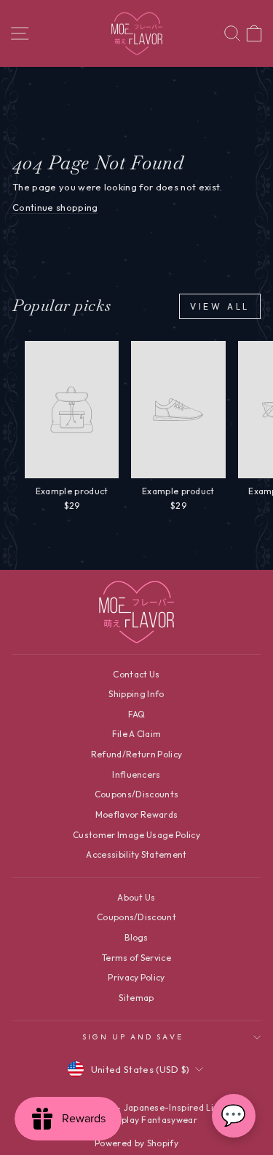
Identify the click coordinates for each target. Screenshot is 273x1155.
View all (220, 306)
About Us (136, 897)
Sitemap (136, 997)
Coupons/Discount (136, 916)
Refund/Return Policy (136, 754)
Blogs (136, 937)
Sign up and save (132, 1037)
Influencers (136, 774)
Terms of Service (136, 957)
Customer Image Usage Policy (136, 834)
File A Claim (137, 733)
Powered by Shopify (136, 1143)
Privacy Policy (136, 977)
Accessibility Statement (136, 854)
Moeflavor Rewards (136, 814)
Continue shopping (55, 207)
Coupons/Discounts (136, 794)
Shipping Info (136, 693)
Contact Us (136, 674)
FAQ (137, 714)
